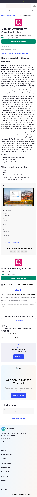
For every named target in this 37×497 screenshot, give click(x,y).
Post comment (18, 320)
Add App (3, 450)
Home (3, 15)
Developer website (22, 53)
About (3, 446)
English (3, 441)
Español (14, 441)
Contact (3, 480)
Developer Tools (10, 15)
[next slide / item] (33, 197)
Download (19, 41)
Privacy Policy (5, 467)
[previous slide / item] (4, 197)
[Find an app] (7, 6)
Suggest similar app (18, 418)
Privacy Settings (6, 472)
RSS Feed (4, 489)
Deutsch (9, 441)
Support (3, 485)
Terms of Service (6, 463)
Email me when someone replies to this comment (19, 316)
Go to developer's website (12, 242)
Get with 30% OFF (18, 395)
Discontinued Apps (7, 454)
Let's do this (19, 356)
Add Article (4, 459)
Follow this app (8, 53)
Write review (18, 290)
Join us (30, 1)
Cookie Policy (5, 476)
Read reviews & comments (8, 49)
